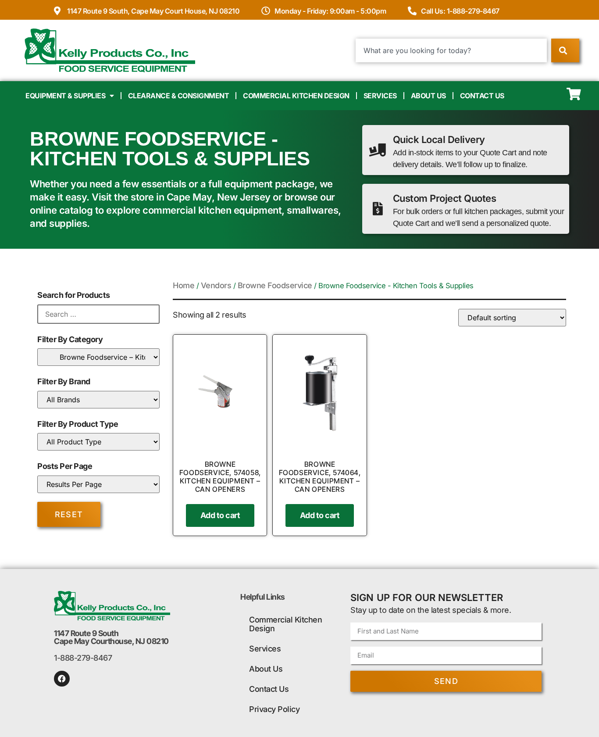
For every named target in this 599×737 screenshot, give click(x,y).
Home (183, 285)
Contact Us (482, 95)
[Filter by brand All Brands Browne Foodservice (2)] (98, 399)
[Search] (565, 50)
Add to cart (220, 515)
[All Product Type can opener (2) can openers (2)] (98, 442)
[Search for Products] (98, 314)
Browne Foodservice (275, 285)
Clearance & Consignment (178, 95)
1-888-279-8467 (83, 657)
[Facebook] (62, 679)
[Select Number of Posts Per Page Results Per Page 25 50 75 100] (98, 484)
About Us (428, 95)
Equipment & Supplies (65, 95)
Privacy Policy (274, 709)
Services (380, 95)
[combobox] (451, 50)
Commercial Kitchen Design (296, 95)
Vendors (216, 285)
